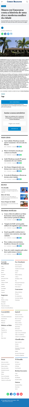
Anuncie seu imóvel (19, 316)
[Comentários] (11, 34)
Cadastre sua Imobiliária (20, 336)
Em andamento (18, 296)
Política (2, 270)
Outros (17, 382)
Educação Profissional (19, 282)
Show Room (17, 326)
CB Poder (17, 366)
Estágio (16, 270)
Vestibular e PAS (18, 278)
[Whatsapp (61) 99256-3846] (8, 394)
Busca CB (3, 303)
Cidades (3, 268)
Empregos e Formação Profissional (20, 348)
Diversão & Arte (4, 278)
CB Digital (3, 301)
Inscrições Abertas (19, 298)
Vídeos (2, 372)
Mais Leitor (3, 338)
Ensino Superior (18, 266)
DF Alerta (17, 362)
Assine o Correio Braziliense (7, 307)
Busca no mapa (18, 318)
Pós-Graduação (18, 284)
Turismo (3, 290)
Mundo (2, 276)
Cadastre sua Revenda (6, 380)
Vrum (3, 359)
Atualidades (17, 377)
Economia (3, 274)
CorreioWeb (5, 312)
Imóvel (17, 312)
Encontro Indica (18, 379)
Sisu (16, 280)
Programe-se (4, 330)
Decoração (17, 328)
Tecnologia (3, 288)
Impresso (4, 295)
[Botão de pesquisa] (27, 1)
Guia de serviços (18, 324)
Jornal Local (17, 364)
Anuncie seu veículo (5, 364)
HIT (2, 334)
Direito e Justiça (4, 299)
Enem (16, 272)
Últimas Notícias (18, 274)
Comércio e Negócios (19, 355)
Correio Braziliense (5, 263)
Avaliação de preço (5, 370)
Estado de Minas (18, 385)
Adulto (16, 351)
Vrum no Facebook (5, 376)
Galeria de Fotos (18, 330)
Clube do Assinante (5, 305)
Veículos (17, 346)
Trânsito (3, 292)
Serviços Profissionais (19, 353)
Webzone (3, 320)
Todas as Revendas (5, 378)
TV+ (2, 336)
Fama (2, 314)
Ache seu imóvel (18, 314)
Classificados (19, 339)
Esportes (3, 280)
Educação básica (18, 264)
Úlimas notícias (18, 322)
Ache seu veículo (4, 362)
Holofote (3, 286)
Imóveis (16, 344)
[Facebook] (5, 34)
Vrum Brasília (18, 368)
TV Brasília (19, 359)
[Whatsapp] (2, 34)
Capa (2, 266)
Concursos (19, 289)
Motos (2, 374)
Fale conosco (18, 286)
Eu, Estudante (20, 262)
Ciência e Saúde (4, 282)
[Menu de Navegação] (2, 1)
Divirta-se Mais (6, 325)
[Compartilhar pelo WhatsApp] (21, 147)
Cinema (2, 328)
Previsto (17, 294)
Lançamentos (18, 320)
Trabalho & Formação (19, 268)
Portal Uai (17, 387)
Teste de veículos (4, 368)
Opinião (2, 284)
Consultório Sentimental (6, 316)
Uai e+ (16, 389)
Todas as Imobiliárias (19, 334)
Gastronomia (4, 318)
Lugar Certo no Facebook (20, 332)
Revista (16, 375)
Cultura (16, 276)
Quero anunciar (18, 342)
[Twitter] (8, 34)
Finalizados (17, 300)
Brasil (2, 272)
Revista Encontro (21, 371)
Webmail (3, 322)
